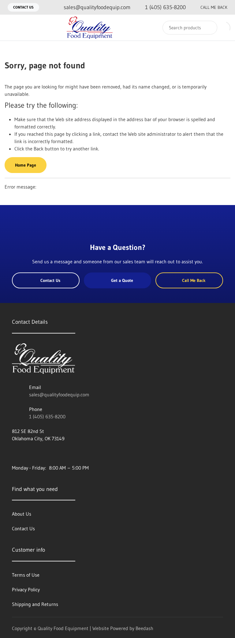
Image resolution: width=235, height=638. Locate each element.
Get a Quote (122, 280)
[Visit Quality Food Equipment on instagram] (40, 453)
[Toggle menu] (11, 27)
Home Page (25, 165)
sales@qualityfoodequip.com (59, 394)
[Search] (208, 27)
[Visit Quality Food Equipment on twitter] (27, 453)
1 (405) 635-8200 (47, 416)
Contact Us (23, 7)
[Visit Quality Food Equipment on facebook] (14, 453)
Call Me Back (213, 7)
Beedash (144, 628)
